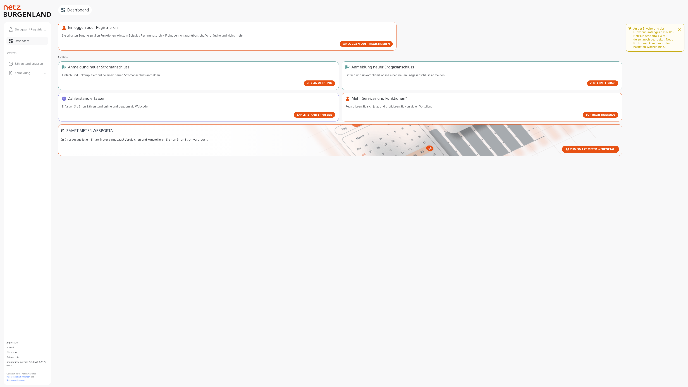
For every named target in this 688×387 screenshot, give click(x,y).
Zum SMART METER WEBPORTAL (592, 149)
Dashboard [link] (78, 10)
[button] (27, 73)
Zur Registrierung (600, 115)
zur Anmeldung (319, 83)
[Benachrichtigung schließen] (679, 30)
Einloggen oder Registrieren (366, 44)
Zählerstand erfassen (314, 115)
